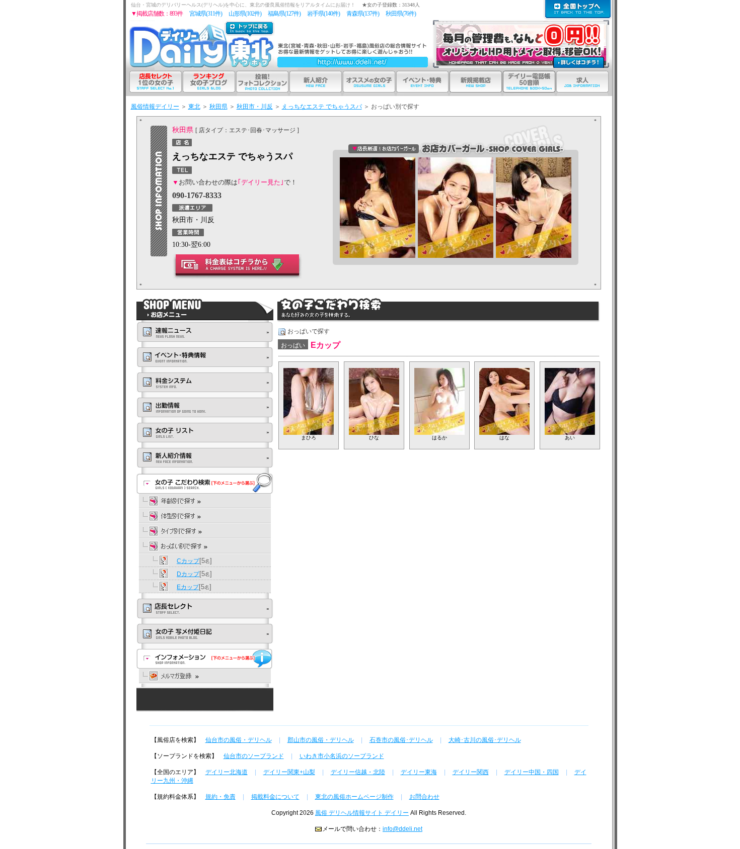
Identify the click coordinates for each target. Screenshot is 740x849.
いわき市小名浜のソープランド (342, 756)
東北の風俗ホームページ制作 (354, 796)
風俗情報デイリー (155, 106)
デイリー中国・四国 (531, 772)
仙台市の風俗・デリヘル (238, 739)
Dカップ (188, 574)
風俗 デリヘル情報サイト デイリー (362, 812)
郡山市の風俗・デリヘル (320, 739)
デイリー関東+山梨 (289, 772)
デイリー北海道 (226, 772)
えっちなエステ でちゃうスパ (322, 106)
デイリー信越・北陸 (358, 772)
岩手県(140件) (323, 13)
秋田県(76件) (401, 13)
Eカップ (188, 587)
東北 (194, 106)
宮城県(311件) (205, 13)
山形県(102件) (245, 13)
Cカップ (188, 560)
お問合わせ (424, 796)
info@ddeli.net (402, 828)
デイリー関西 (471, 772)
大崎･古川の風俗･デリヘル (485, 739)
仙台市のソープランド (254, 756)
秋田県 (218, 106)
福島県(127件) (284, 13)
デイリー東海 (419, 772)
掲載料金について (275, 796)
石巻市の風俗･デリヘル (401, 739)
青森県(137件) (362, 13)
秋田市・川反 (255, 106)
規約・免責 (220, 796)
